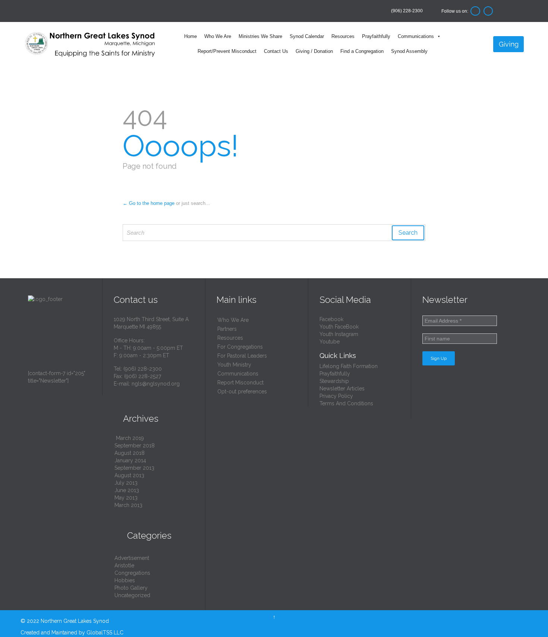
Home (190, 36)
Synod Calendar (307, 36)
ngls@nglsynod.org (156, 384)
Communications (416, 36)
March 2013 (128, 505)
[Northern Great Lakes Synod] (90, 44)
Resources (343, 36)
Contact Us (276, 51)
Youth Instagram (338, 334)
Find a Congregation (362, 51)
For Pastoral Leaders (242, 356)
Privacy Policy (336, 396)
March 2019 (130, 438)
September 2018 (134, 446)
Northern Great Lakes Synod (75, 621)
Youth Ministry (234, 365)
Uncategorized (132, 595)
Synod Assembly (409, 51)
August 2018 (129, 453)
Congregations (132, 573)
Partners (227, 329)
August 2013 (129, 475)
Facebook (331, 319)
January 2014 (130, 460)
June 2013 (126, 490)
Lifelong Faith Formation (348, 366)
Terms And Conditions (346, 403)
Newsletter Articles (342, 389)
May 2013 (126, 498)
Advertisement (131, 558)
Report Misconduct (240, 383)
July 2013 (126, 483)
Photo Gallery (131, 588)
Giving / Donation (314, 51)
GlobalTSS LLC (104, 633)
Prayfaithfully (376, 36)
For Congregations (240, 347)
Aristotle (124, 565)
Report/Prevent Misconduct (227, 51)
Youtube (329, 342)
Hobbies (124, 580)
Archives (136, 418)
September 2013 (134, 468)
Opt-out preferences (242, 391)
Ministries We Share (260, 36)
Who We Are (217, 36)
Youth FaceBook (339, 327)
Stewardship (334, 381)
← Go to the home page (148, 203)
